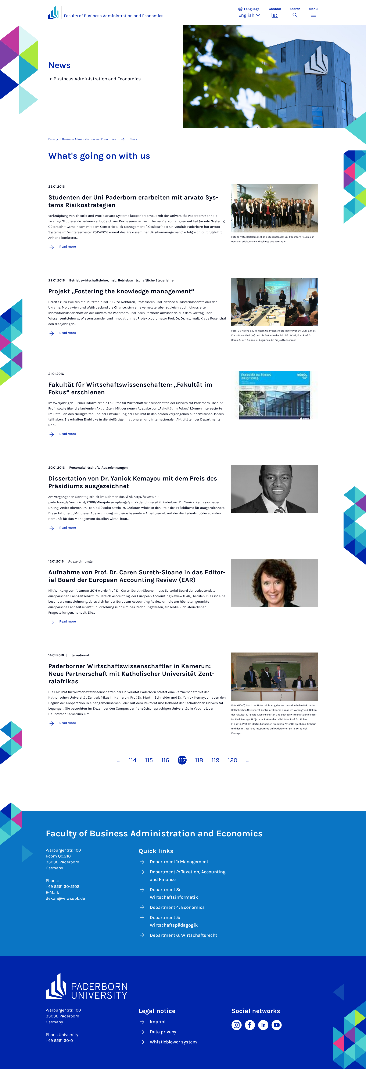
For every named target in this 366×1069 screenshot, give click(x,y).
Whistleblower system (173, 1042)
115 (149, 760)
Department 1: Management (179, 861)
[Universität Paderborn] (183, 986)
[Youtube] (277, 1025)
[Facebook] (250, 1025)
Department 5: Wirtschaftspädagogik (174, 921)
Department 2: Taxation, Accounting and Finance (188, 875)
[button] (251, 12)
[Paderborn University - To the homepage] (53, 12)
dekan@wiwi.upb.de (65, 898)
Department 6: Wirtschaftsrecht (183, 935)
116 (165, 760)
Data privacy (163, 1032)
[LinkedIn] (263, 1025)
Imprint (158, 1021)
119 (215, 760)
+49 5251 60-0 (59, 1040)
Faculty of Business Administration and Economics (114, 15)
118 (199, 760)
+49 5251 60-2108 (63, 886)
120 (232, 760)
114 (133, 760)
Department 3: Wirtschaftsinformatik (174, 893)
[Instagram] (237, 1025)
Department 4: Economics (177, 907)
